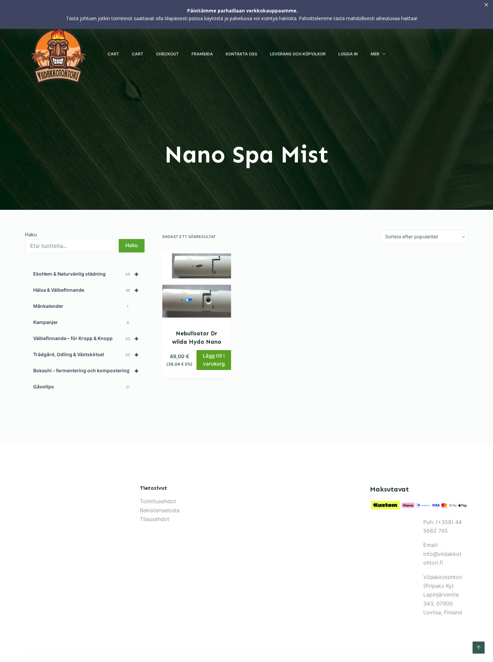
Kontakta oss (241, 53)
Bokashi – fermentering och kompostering (86, 371)
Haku (31, 234)
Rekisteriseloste (160, 510)
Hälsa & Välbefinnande (86, 290)
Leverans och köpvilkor (298, 53)
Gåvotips (81, 386)
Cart (113, 53)
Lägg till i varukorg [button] (214, 359)
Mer (375, 53)
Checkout (167, 53)
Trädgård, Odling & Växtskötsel (86, 354)
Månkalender (81, 306)
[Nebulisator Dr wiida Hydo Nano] (196, 286)
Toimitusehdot (158, 501)
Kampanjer (81, 322)
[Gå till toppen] (479, 648)
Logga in (348, 53)
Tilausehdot (154, 519)
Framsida (202, 53)
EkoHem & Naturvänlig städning (86, 274)
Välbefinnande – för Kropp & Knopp (86, 338)
